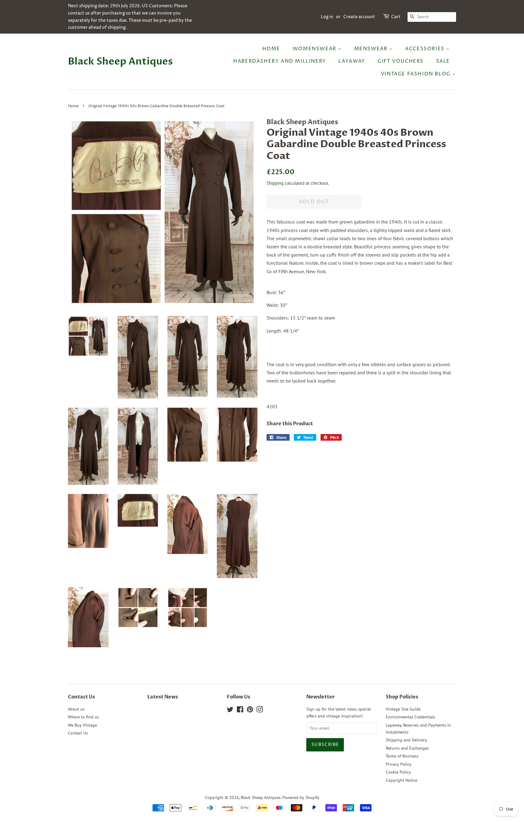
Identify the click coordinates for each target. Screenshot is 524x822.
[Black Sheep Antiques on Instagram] (259, 710)
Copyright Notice (401, 780)
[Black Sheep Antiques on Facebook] (240, 710)
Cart (396, 17)
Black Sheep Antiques (120, 61)
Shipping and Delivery (406, 740)
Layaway (351, 61)
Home (271, 48)
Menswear (371, 48)
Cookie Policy (398, 772)
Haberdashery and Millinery (279, 61)
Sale (443, 61)
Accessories (425, 48)
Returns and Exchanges (407, 748)
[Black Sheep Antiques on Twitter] (230, 710)
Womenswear (315, 48)
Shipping (275, 183)
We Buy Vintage (82, 725)
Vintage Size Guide (403, 709)
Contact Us (78, 733)
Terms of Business (402, 756)
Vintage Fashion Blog (416, 74)
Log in (327, 17)
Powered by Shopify (300, 797)
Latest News (162, 697)
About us (76, 709)
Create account (359, 17)
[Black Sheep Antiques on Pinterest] (250, 710)
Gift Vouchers (401, 61)
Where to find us (83, 717)
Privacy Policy (398, 764)
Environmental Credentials (410, 717)
